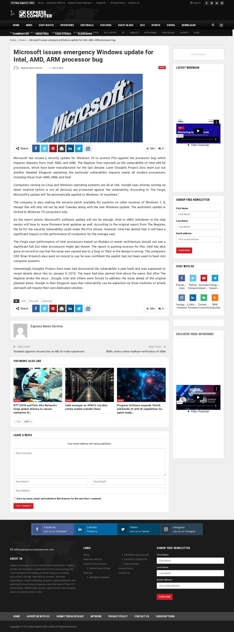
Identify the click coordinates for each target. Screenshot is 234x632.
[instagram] (222, 2)
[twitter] (212, 2)
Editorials (87, 25)
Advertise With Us (55, 3)
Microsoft (34, 301)
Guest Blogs (125, 25)
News (29, 25)
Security (184, 32)
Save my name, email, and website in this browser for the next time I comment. (59, 498)
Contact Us (133, 3)
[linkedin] (217, 2)
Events (156, 25)
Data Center (110, 32)
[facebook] (207, 2)
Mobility (134, 32)
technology (47, 301)
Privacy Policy (117, 3)
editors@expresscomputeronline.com (34, 549)
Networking (150, 32)
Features (105, 25)
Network (100, 3)
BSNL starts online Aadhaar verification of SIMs (136, 351)
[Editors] (11, 549)
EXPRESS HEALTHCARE (136, 555)
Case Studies (63, 33)
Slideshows (85, 33)
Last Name (182, 221)
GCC (142, 25)
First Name (182, 208)
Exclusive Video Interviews (195, 334)
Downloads (189, 25)
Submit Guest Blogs (99, 568)
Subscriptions (165, 616)
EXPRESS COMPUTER (135, 559)
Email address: (184, 233)
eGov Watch (46, 25)
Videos (171, 25)
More (196, 32)
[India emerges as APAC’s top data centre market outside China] (89, 385)
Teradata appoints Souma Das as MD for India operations (48, 351)
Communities (21, 33)
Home (41, 3)
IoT (123, 32)
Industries (42, 33)
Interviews (67, 25)
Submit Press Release (79, 3)
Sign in (197, 3)
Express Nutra (131, 564)
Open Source (168, 32)
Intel (24, 301)
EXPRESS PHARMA (99, 577)
